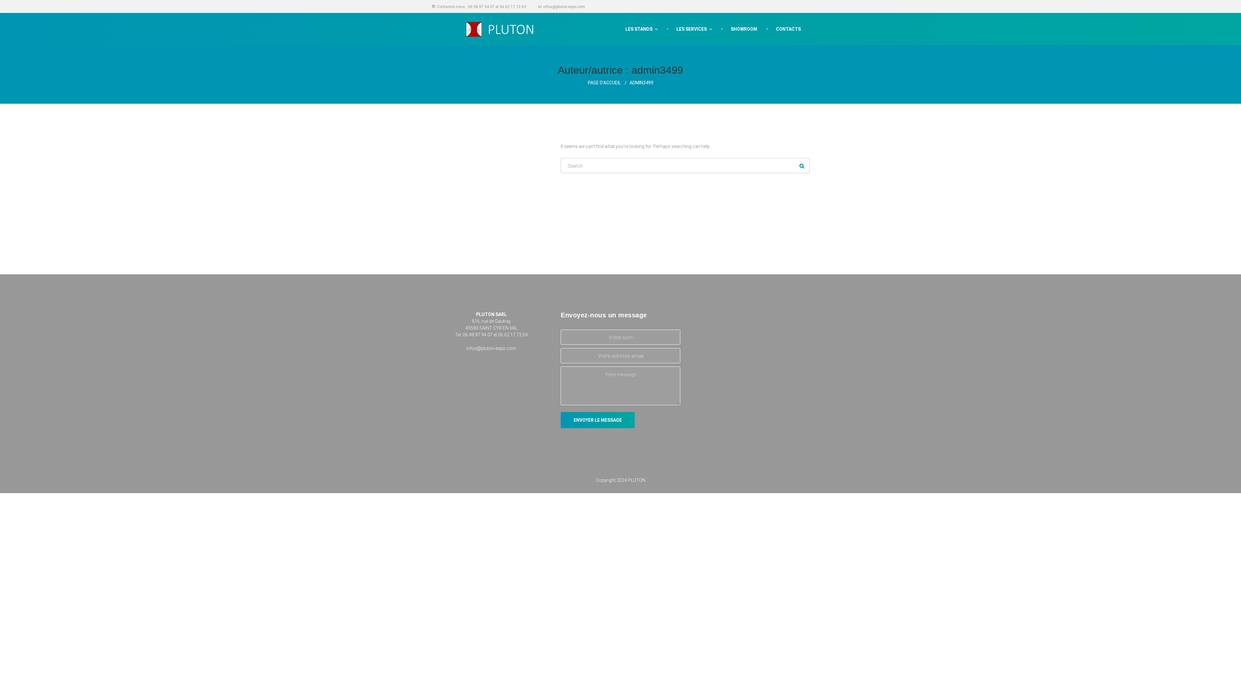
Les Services (691, 29)
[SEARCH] (802, 165)
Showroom (744, 29)
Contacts (788, 29)
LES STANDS (638, 29)
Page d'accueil (604, 82)
